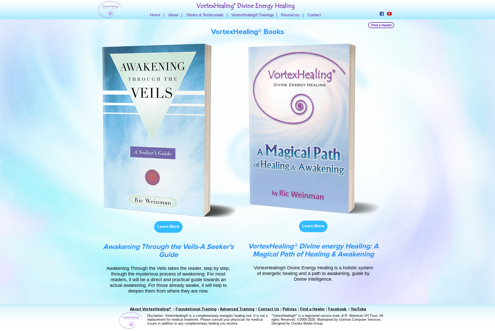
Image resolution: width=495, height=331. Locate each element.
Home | (157, 15)
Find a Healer (312, 309)
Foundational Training (196, 309)
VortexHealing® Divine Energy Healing (245, 6)
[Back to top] (480, 316)
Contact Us (268, 309)
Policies (290, 309)
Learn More (168, 226)
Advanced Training (237, 309)
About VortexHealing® (151, 309)
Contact (314, 15)
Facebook (337, 309)
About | (175, 15)
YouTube (358, 309)
